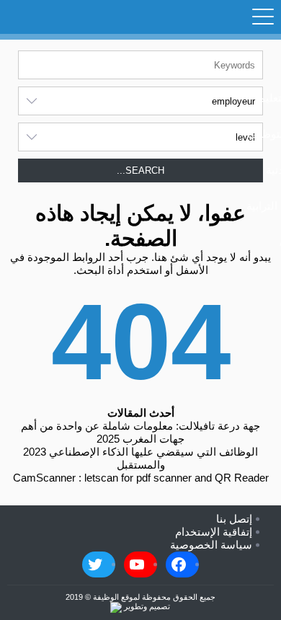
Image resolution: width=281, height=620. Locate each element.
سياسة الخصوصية (211, 545)
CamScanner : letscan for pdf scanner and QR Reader (141, 477)
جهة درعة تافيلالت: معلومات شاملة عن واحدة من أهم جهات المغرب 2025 (140, 432)
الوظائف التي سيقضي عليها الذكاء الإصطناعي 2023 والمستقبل (140, 458)
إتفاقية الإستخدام (213, 532)
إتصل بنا (234, 519)
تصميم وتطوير (146, 606)
